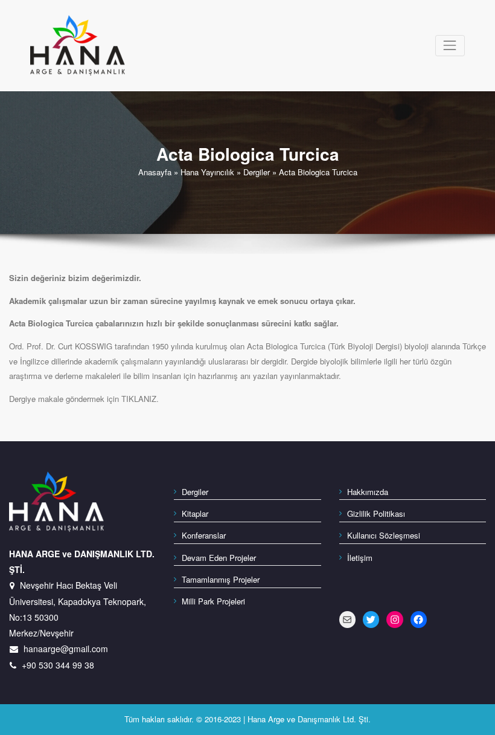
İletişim (359, 557)
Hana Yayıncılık (207, 172)
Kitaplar (195, 513)
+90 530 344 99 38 (58, 665)
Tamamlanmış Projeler (221, 579)
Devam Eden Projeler (219, 557)
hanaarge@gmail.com (66, 649)
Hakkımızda (367, 491)
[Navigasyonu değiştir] (450, 45)
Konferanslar (204, 535)
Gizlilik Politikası (376, 513)
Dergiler (256, 172)
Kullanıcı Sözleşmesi (383, 535)
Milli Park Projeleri (213, 601)
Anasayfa (154, 172)
